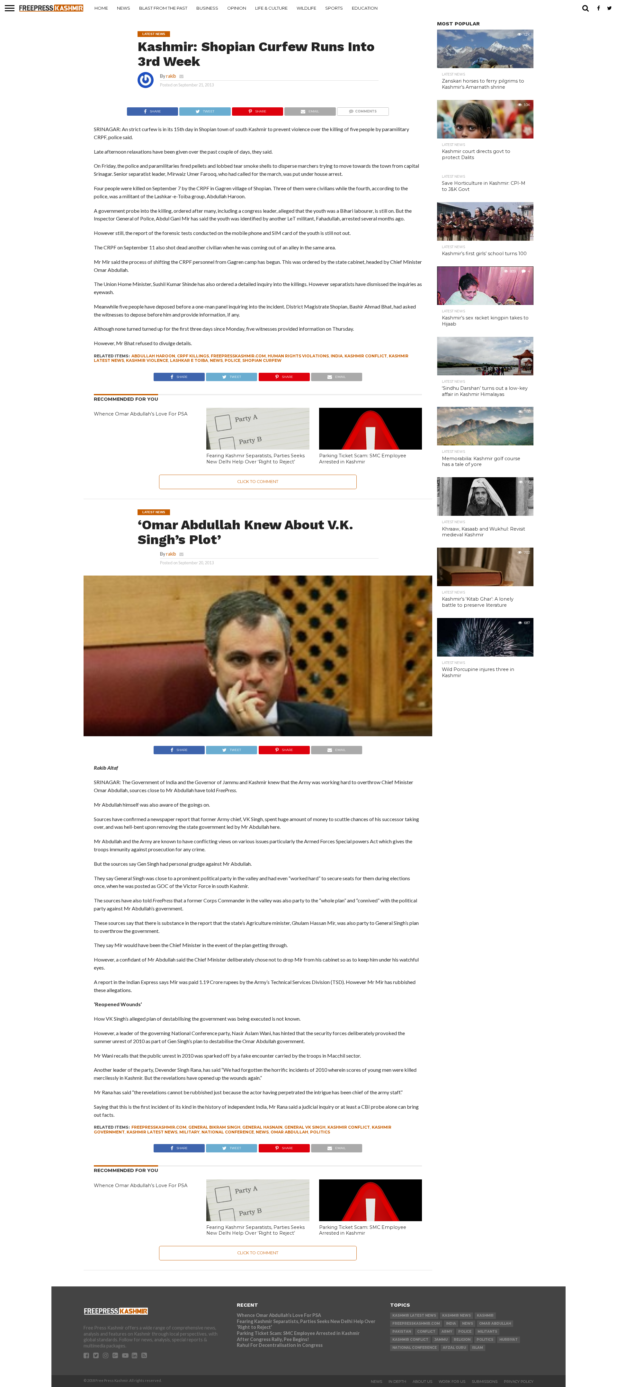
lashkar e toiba (189, 360)
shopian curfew (262, 360)
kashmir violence (147, 360)
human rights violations (298, 355)
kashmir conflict (365, 355)
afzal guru (454, 1348)
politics (320, 1132)
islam (477, 1348)
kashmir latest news (152, 1132)
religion (462, 1340)
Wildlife (306, 8)
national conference (227, 1132)
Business (207, 8)
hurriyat (508, 1340)
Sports (334, 8)
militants (487, 1331)
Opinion (236, 8)
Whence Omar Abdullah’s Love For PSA (140, 414)
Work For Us (452, 1381)
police (232, 360)
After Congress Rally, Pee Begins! (273, 1339)
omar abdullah (289, 1132)
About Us (422, 1381)
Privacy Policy (518, 1381)
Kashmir (485, 1315)
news (216, 360)
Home (101, 8)
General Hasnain (262, 1127)
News (123, 8)
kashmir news (456, 1315)
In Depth (397, 1381)
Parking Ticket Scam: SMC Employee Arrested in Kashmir (362, 459)
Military (189, 1132)
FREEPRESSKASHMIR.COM (238, 355)
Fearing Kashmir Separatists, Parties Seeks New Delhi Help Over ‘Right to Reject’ (255, 459)
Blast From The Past (163, 8)
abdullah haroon (153, 355)
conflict (426, 1331)
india (337, 355)
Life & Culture (271, 8)
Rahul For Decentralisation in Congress (280, 1345)
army (447, 1331)
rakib (171, 76)
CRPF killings (193, 355)
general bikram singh (214, 1127)
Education (365, 8)
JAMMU (441, 1340)
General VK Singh (305, 1127)
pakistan (401, 1331)
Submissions (484, 1381)
